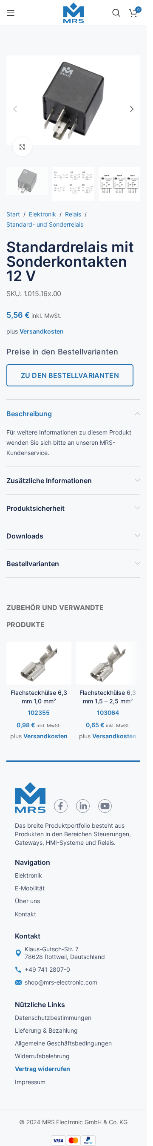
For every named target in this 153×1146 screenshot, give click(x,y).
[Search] (116, 12)
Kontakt (25, 914)
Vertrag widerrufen (42, 1068)
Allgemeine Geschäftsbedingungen (63, 1043)
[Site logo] (73, 12)
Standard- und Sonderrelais (44, 224)
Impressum (30, 1082)
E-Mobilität (30, 888)
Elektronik (42, 214)
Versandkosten (42, 331)
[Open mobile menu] (10, 12)
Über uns (27, 900)
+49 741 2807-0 (47, 969)
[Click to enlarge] (22, 146)
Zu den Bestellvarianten (70, 375)
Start (13, 214)
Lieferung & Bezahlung (46, 1030)
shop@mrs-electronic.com (61, 982)
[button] (14, 109)
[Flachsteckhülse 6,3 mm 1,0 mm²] (38, 663)
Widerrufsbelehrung (42, 1056)
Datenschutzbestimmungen (53, 1017)
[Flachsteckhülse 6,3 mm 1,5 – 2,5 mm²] (108, 663)
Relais (73, 214)
